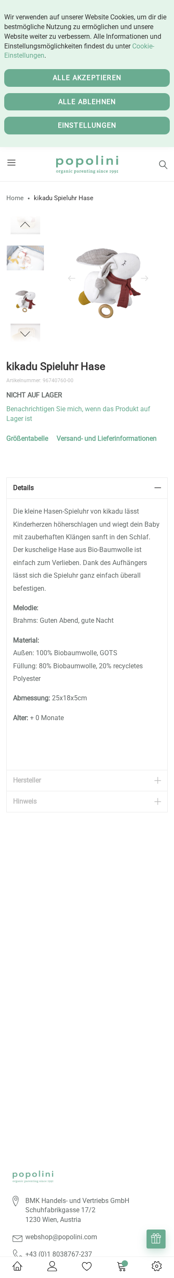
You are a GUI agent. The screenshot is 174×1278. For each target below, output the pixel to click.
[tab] (87, 488)
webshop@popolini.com (61, 1237)
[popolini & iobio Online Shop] (87, 164)
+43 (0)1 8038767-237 (58, 1254)
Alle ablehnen (87, 102)
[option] (25, 300)
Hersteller (27, 780)
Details (23, 488)
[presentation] (71, 278)
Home (15, 198)
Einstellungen (87, 125)
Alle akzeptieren (87, 78)
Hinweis (25, 801)
